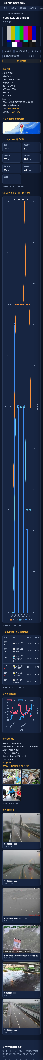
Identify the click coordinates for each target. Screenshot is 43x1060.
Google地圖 (6, 763)
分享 (32, 56)
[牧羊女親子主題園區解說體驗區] (11, 793)
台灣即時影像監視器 (13, 3)
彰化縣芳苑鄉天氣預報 (12, 56)
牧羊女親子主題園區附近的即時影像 (15, 766)
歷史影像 (35, 51)
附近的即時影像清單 (14, 109)
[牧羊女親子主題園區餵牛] (11, 777)
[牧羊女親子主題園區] (31, 777)
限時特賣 (23, 61)
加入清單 (8, 51)
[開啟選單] (38, 3)
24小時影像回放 (21, 51)
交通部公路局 (15, 112)
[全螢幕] (37, 44)
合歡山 (13, 8)
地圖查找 (22, 8)
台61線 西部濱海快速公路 (16, 13)
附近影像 (32, 8)
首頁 (5, 8)
